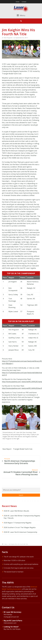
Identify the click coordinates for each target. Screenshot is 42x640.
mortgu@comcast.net (11, 617)
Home (17, 2)
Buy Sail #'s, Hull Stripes (12, 629)
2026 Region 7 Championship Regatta (17, 523)
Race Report (7, 449)
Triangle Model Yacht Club (22, 449)
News (6, 544)
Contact (24, 2)
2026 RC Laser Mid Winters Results (16, 511)
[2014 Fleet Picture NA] (21, 49)
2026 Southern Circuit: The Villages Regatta (19, 527)
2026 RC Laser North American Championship (20, 532)
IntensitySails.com (10, 623)
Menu (22, 15)
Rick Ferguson (8, 38)
